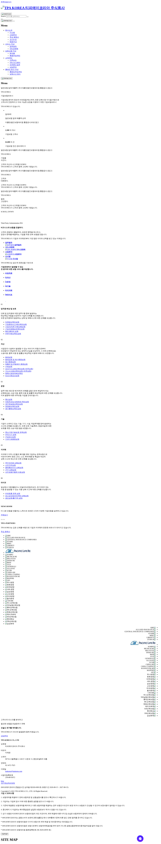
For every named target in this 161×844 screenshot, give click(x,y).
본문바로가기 (6, 2)
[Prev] (2, 519)
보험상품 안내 (10, 51)
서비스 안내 (9, 44)
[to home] (33, 8)
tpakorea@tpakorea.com (13, 771)
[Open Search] (6, 14)
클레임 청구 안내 (11, 69)
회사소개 (8, 30)
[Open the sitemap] (6, 20)
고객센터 (8, 58)
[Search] (27, 16)
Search (3, 16)
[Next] (4, 519)
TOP (5, 834)
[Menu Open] (6, 78)
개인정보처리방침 (8, 783)
